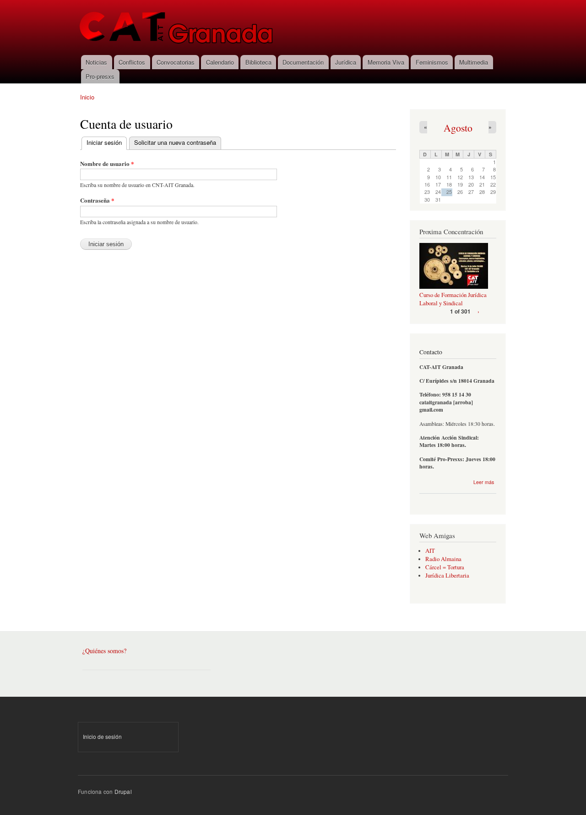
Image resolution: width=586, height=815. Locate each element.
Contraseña (97, 200)
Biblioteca (258, 62)
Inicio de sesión (102, 736)
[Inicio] (177, 27)
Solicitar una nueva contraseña (175, 142)
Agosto (458, 127)
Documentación (303, 62)
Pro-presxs (100, 76)
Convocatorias (176, 62)
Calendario (220, 62)
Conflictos (132, 62)
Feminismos (432, 62)
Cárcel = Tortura (444, 567)
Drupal (123, 791)
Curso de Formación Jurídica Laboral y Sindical (453, 299)
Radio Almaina (443, 559)
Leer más (483, 482)
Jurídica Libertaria (447, 575)
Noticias (96, 62)
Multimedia (473, 62)
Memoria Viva (386, 62)
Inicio (87, 97)
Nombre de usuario (107, 163)
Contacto (430, 352)
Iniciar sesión (107, 142)
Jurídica (345, 62)
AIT (430, 551)
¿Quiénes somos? (104, 650)
